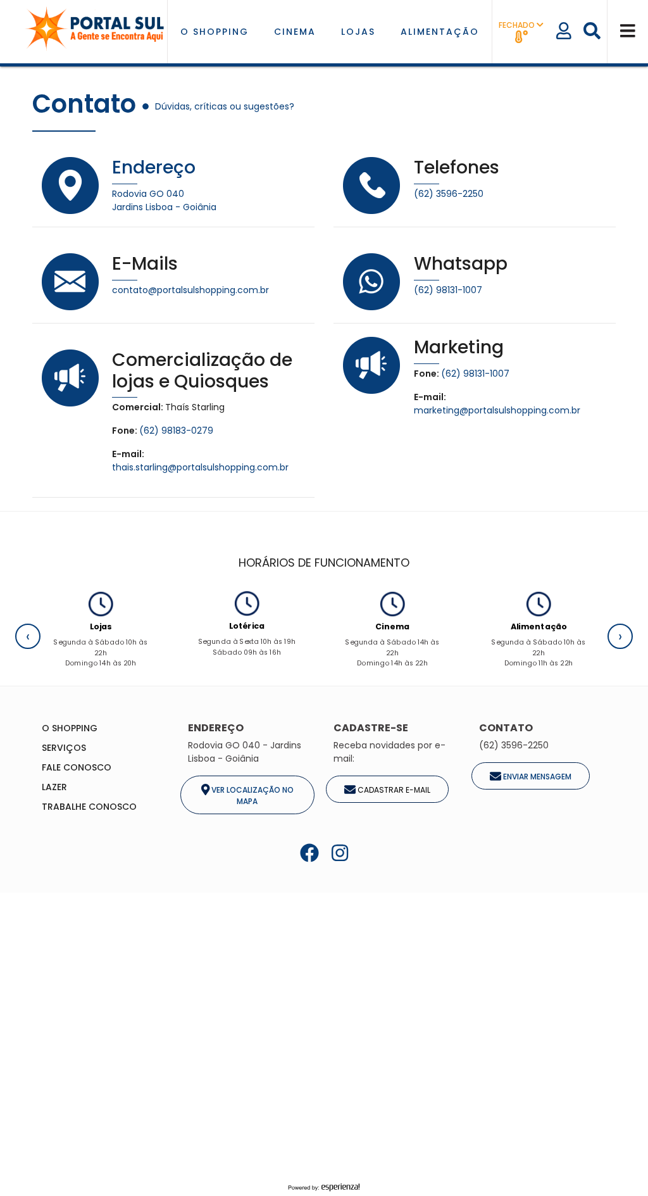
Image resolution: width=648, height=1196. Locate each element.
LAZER (54, 787)
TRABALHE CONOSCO (89, 806)
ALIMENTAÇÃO (440, 31)
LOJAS (358, 31)
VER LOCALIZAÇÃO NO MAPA (251, 795)
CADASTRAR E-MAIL (393, 789)
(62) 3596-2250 (448, 193)
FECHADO (518, 25)
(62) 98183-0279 (176, 430)
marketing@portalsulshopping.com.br (497, 410)
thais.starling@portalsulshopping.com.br (200, 467)
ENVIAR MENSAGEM (536, 776)
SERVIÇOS (64, 747)
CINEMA (295, 31)
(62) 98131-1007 (448, 290)
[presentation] (27, 636)
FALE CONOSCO (76, 767)
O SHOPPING (214, 31)
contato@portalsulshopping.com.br (190, 290)
